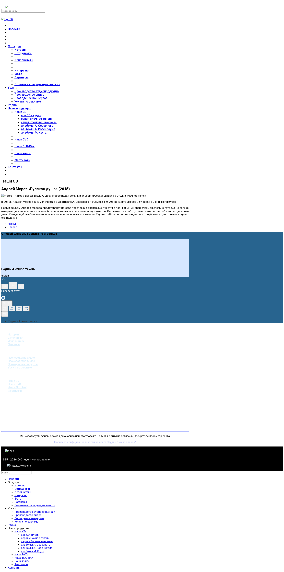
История (20, 49)
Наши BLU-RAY (24, 146)
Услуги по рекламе (27, 101)
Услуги (12, 87)
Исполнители (23, 60)
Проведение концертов (30, 98)
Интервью (21, 70)
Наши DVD (21, 139)
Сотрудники (23, 53)
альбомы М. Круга (34, 132)
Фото (18, 74)
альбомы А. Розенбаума (38, 129)
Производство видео (29, 94)
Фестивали (22, 160)
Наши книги (22, 153)
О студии (14, 46)
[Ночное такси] (7, 19)
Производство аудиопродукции (36, 91)
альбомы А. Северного (37, 125)
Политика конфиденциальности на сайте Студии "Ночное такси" (95, 442)
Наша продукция (19, 108)
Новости (14, 29)
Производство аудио (21, 357)
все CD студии (31, 115)
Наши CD (20, 112)
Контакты (15, 167)
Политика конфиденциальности (37, 84)
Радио (12, 105)
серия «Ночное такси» (36, 118)
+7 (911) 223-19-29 (17, 3)
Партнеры (21, 77)
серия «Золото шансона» (39, 122)
